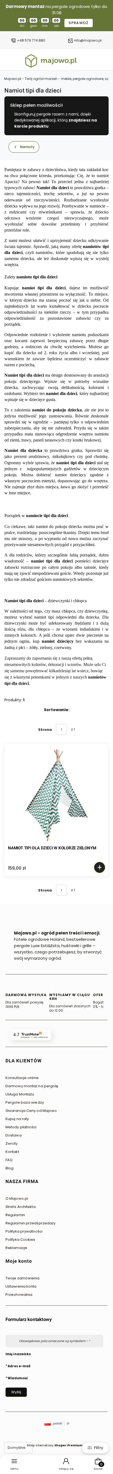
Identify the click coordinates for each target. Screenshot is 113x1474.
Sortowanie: (56, 710)
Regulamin (15, 1215)
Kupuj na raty (17, 1118)
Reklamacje (16, 1247)
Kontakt (12, 1151)
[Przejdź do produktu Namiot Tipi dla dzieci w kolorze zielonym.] (56, 795)
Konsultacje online (22, 1077)
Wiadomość (18, 1377)
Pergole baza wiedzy (24, 1102)
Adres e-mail (19, 1365)
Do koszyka (99, 867)
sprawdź (78, 22)
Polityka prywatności (24, 1231)
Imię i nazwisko (18, 1354)
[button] (54, 1063)
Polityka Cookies (20, 1239)
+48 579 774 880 (31, 40)
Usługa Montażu (19, 1094)
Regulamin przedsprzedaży (30, 1223)
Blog (9, 1168)
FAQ (9, 1160)
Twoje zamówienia (22, 1278)
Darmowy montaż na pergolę (31, 1086)
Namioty (27, 147)
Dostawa (13, 1135)
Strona (45, 729)
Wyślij (16, 1392)
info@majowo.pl (87, 40)
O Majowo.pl (16, 1198)
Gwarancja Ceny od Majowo (31, 1110)
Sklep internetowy (55, 1445)
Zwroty (11, 1143)
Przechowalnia (18, 1294)
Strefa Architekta (20, 1206)
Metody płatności (21, 1127)
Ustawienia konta (21, 1286)
